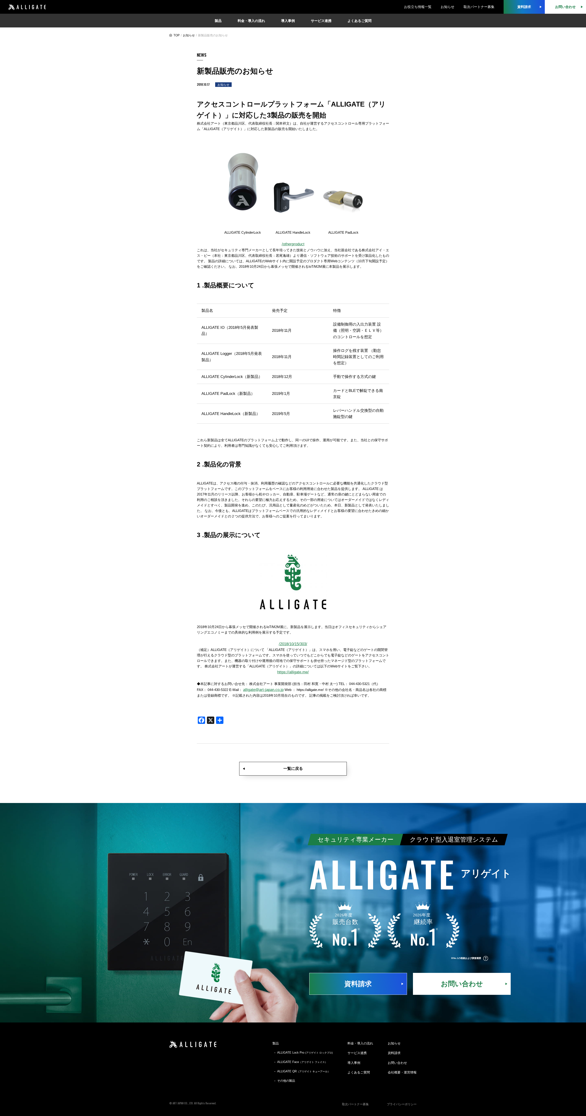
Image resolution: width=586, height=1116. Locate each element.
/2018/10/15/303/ (293, 644)
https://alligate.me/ (293, 672)
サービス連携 (357, 1053)
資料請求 (358, 984)
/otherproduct (293, 244)
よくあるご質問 (358, 1072)
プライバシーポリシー (402, 1104)
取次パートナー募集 (479, 7)
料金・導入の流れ (360, 1043)
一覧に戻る (293, 768)
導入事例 (353, 1063)
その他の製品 (286, 1080)
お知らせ (447, 7)
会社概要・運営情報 (402, 1072)
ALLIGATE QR (303, 1071)
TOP (177, 35)
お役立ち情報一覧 (417, 7)
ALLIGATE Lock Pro (305, 1052)
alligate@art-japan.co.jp (263, 690)
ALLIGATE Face (302, 1062)
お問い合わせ (462, 984)
